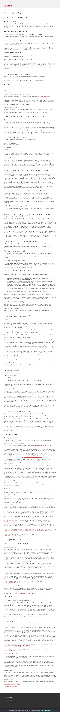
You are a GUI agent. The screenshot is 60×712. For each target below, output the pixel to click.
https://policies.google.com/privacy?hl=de (12, 582)
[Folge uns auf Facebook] (54, 1)
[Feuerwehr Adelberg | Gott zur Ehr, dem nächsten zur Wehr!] (8, 5)
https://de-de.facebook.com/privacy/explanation (32, 457)
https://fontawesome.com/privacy (11, 618)
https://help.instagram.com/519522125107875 (39, 530)
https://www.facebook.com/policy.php (11, 485)
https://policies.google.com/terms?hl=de (12, 684)
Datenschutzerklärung (47, 710)
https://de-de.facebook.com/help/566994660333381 (40, 484)
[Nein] (58, 710)
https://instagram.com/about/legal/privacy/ (12, 535)
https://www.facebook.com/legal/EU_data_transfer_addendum (16, 484)
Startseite (5, 9)
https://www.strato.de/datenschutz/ (43, 96)
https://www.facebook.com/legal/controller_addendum (28, 473)
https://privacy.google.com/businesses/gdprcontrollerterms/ (16, 645)
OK (42, 710)
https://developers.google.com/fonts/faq (36, 592)
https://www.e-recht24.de (12, 686)
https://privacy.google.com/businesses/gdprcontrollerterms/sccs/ (17, 646)
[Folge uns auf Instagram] (55, 1)
